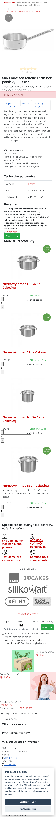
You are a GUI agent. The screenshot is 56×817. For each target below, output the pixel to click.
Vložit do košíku (34, 300)
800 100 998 (26, 708)
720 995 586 (10, 764)
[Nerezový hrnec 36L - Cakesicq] (28, 463)
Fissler (31, 184)
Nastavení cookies (28, 809)
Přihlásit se (47, 627)
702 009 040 (10, 758)
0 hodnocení (28, 72)
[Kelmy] (17, 601)
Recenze (26, 103)
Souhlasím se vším (28, 802)
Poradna (31, 741)
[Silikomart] (28, 589)
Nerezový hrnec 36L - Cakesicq (26, 485)
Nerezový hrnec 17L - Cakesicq (26, 352)
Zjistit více (41, 655)
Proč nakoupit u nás (15, 733)
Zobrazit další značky (28, 614)
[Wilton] (42, 601)
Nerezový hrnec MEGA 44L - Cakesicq (24, 285)
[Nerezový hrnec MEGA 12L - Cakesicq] (28, 395)
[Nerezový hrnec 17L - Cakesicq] (28, 330)
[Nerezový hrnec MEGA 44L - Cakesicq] (28, 261)
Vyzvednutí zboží (13, 741)
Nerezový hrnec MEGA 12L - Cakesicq (23, 419)
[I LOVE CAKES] (36, 578)
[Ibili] (14, 578)
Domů (6, 9)
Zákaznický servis (14, 724)
